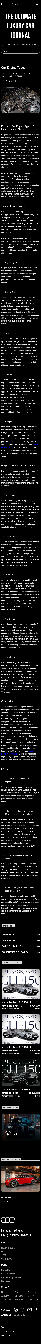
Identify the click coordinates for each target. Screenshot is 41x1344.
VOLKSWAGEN (8, 1259)
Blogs (15, 44)
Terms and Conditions (9, 1331)
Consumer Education (16, 952)
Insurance (19, 1299)
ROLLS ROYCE (8, 1248)
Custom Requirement (11, 1277)
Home (7, 44)
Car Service (6, 1281)
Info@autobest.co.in (23, 1315)
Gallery (31, 1296)
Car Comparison (12, 946)
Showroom (6, 1299)
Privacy (4, 1327)
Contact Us (33, 1299)
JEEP (3, 1255)
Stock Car (5, 1270)
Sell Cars (19, 1296)
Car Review (9, 940)
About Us (5, 1296)
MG (3, 1251)
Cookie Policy (6, 1335)
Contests (8, 934)
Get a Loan (33, 1292)
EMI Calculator (8, 1273)
